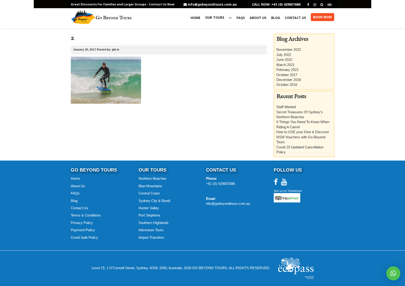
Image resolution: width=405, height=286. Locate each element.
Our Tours (215, 17)
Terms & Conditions (86, 215)
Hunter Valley (149, 208)
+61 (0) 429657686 (220, 184)
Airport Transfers (151, 237)
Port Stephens (149, 215)
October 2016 (286, 85)
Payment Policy (83, 230)
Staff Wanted (286, 107)
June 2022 (284, 60)
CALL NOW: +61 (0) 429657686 (276, 4)
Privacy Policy (82, 223)
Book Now (322, 17)
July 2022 (283, 55)
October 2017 (286, 75)
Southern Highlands (154, 223)
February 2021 (287, 70)
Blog (275, 17)
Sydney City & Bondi (154, 201)
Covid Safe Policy (84, 237)
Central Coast (149, 193)
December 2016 (288, 80)
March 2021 (285, 65)
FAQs (240, 17)
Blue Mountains (150, 186)
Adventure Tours (151, 230)
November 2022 (288, 49)
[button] (393, 273)
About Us (258, 17)
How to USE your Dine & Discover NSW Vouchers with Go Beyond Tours (302, 137)
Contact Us (295, 17)
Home (195, 17)
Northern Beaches (152, 178)
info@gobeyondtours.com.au (212, 4)
